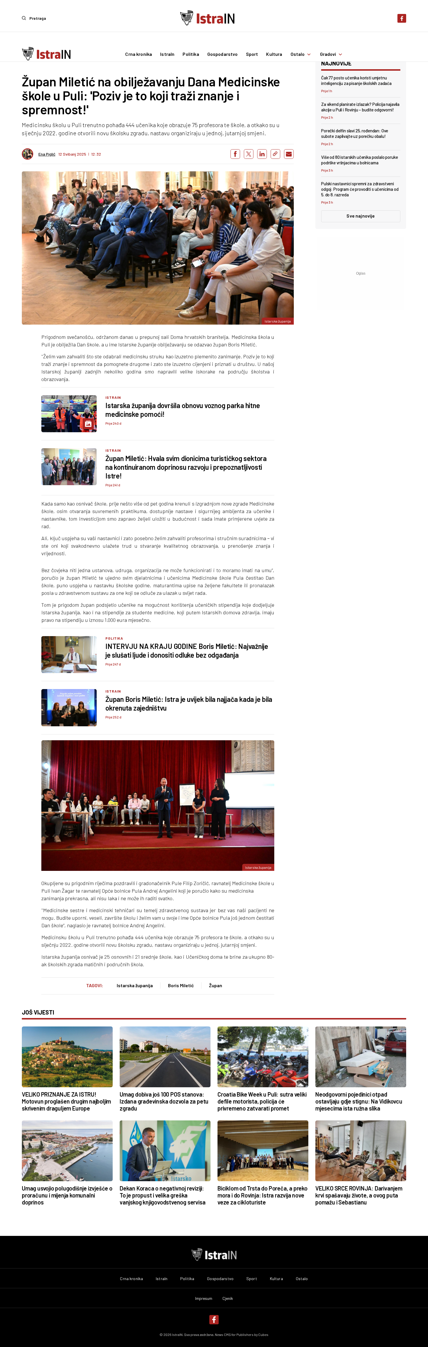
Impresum (204, 1298)
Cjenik (227, 1298)
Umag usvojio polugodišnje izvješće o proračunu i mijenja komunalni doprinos (67, 1195)
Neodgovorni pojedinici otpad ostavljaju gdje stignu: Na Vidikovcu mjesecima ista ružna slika (358, 1101)
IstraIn (167, 54)
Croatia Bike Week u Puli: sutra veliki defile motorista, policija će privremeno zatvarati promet (261, 1101)
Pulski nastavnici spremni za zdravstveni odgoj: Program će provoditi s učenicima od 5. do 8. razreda (360, 189)
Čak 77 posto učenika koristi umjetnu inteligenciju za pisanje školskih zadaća (356, 80)
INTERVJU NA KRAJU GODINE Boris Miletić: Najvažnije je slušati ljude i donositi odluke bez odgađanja (186, 650)
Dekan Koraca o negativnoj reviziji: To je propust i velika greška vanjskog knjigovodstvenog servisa (162, 1195)
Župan (215, 985)
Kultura (274, 54)
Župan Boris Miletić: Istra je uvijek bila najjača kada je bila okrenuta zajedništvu (188, 703)
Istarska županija (135, 985)
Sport (252, 54)
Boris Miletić (181, 985)
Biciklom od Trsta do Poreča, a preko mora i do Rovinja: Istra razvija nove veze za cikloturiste (262, 1195)
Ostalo (298, 54)
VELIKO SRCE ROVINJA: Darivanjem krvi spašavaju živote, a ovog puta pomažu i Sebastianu (358, 1195)
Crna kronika (138, 54)
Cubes (263, 1334)
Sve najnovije (360, 215)
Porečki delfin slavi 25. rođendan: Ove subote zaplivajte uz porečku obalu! (354, 133)
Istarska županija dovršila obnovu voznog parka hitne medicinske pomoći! (182, 409)
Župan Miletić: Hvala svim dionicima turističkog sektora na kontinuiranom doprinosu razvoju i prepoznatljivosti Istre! (186, 467)
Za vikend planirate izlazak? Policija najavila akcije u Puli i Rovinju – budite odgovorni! (360, 107)
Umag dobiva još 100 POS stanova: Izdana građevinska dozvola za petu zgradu (164, 1101)
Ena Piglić (46, 154)
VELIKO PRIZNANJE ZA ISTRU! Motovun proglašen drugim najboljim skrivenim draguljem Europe (66, 1101)
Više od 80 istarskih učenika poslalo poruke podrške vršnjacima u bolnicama (359, 159)
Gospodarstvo (222, 54)
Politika (191, 54)
